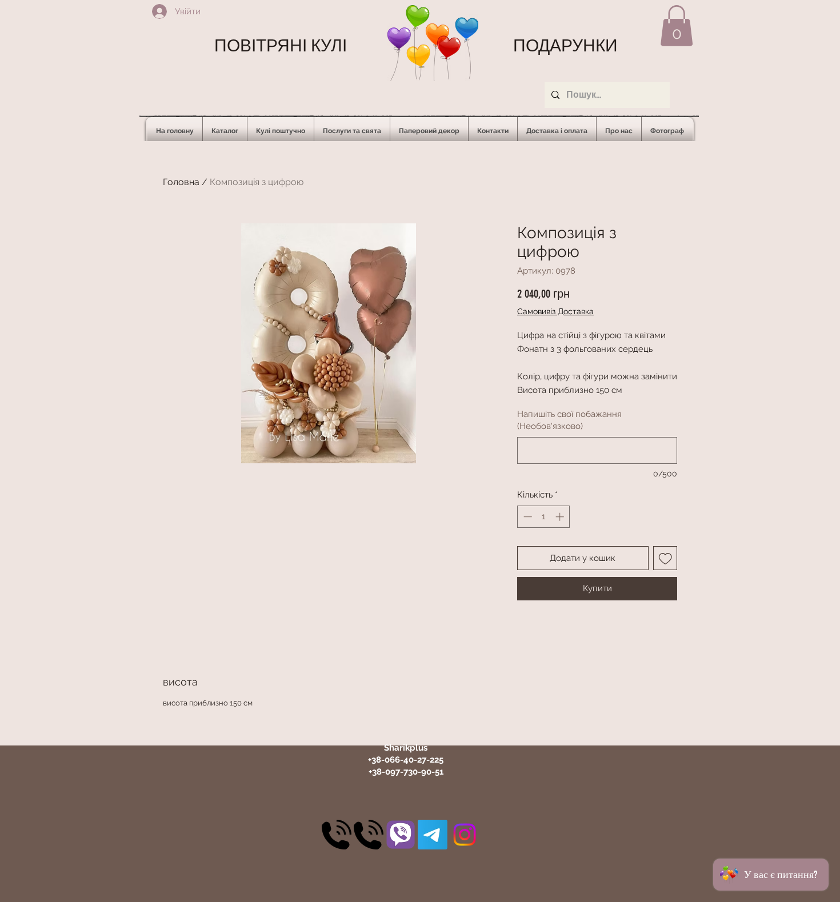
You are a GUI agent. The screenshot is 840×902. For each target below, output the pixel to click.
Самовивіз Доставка (555, 311)
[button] (676, 25)
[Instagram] (464, 834)
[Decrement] (526, 516)
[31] (400, 834)
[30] (336, 834)
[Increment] (561, 516)
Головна (181, 182)
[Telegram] (432, 834)
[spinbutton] (543, 516)
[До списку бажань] (665, 558)
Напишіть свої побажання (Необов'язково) (569, 420)
